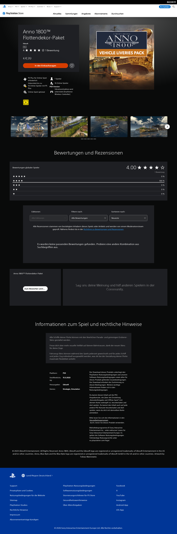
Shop (10, 7)
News (49, 7)
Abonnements (101, 13)
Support (57, 7)
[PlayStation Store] (14, 13)
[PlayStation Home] (4, 6)
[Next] (167, 126)
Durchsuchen (117, 13)
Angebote (86, 13)
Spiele (23, 7)
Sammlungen (71, 13)
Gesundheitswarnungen (98, 420)
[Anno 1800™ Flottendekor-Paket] (29, 126)
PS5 (16, 7)
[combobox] (49, 218)
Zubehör (40, 7)
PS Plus (31, 7)
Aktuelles (57, 13)
